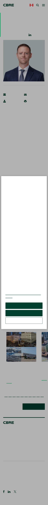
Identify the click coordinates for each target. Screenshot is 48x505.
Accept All (24, 305)
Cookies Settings (24, 320)
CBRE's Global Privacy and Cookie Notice (23, 295)
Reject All (24, 313)
